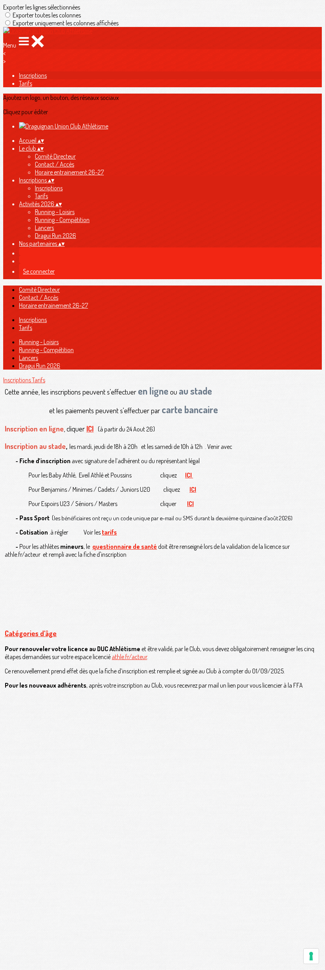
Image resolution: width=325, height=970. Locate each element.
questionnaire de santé (124, 546)
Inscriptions (33, 75)
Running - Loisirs (55, 212)
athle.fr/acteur (129, 657)
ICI (90, 428)
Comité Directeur (55, 156)
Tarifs (25, 83)
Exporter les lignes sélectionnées (41, 7)
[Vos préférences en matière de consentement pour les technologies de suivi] (311, 956)
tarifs (109, 532)
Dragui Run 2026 (55, 236)
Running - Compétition (62, 220)
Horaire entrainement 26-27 (69, 172)
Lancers (44, 228)
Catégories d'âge (31, 633)
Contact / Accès (54, 164)
